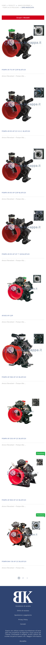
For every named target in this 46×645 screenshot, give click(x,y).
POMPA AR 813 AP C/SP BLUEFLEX (14, 193)
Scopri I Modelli (23, 17)
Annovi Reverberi (24, 5)
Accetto (23, 641)
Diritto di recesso (23, 610)
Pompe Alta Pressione (11, 7)
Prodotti (11, 5)
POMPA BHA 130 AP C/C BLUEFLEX (14, 561)
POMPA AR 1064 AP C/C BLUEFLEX (14, 377)
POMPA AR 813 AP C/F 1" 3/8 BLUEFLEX (15, 254)
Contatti (23, 624)
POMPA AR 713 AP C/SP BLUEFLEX (14, 70)
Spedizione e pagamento (23, 615)
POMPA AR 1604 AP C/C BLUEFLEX (14, 500)
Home (4, 5)
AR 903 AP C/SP (7, 315)
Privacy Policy (23, 619)
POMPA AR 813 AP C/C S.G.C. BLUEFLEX (16, 131)
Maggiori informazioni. (34, 636)
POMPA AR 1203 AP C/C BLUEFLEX (14, 438)
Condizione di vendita (23, 606)
